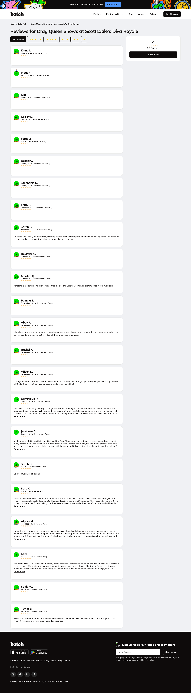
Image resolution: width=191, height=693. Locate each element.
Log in (155, 14)
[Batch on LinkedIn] (27, 674)
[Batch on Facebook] (34, 674)
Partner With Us (114, 14)
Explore (97, 14)
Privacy (59, 681)
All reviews (18, 39)
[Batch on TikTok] (20, 674)
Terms (66, 681)
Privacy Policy (148, 660)
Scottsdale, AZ (18, 24)
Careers (18, 667)
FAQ (12, 667)
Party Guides (50, 660)
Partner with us (34, 660)
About (141, 14)
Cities (22, 660)
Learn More (113, 4)
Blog (131, 14)
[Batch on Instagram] (13, 674)
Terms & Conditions (129, 660)
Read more (19, 416)
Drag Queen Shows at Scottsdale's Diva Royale (55, 24)
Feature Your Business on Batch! (86, 4)
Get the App (172, 14)
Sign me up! (171, 652)
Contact (27, 667)
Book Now (153, 54)
